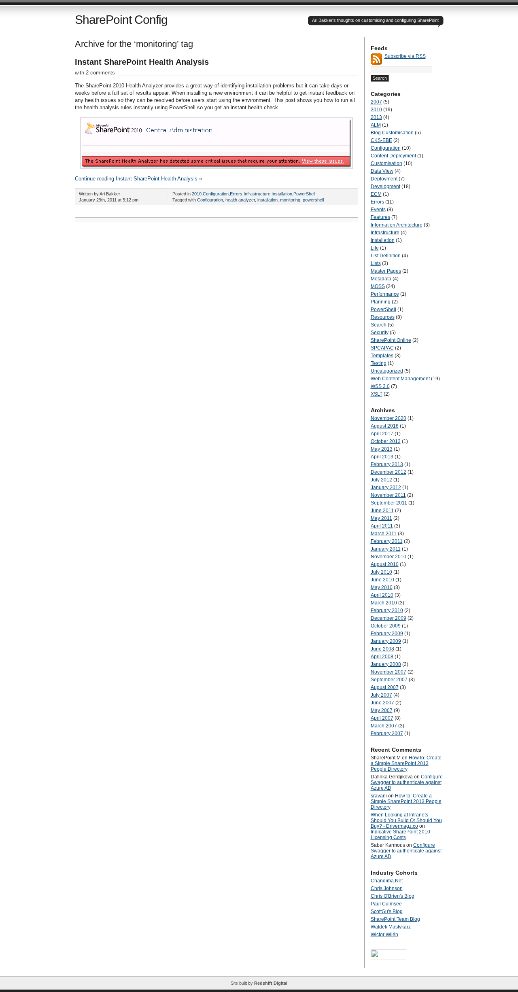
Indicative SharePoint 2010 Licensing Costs (400, 834)
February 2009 (387, 633)
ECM (376, 194)
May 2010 (382, 587)
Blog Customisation (392, 133)
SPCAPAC (382, 348)
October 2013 (386, 441)
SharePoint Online (391, 340)
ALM (376, 125)
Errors (236, 193)
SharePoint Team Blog (395, 919)
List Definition (386, 256)
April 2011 (382, 526)
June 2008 (382, 649)
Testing (378, 363)
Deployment (384, 179)
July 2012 (381, 480)
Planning (381, 302)
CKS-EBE (381, 140)
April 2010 (382, 595)
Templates (382, 355)
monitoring (290, 199)
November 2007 (388, 672)
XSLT (376, 394)
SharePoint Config (121, 19)
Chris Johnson (387, 888)
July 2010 (381, 572)
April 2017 (382, 434)
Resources (383, 317)
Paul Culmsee (386, 904)
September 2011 (389, 503)
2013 (376, 117)
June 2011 (382, 510)
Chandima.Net (387, 881)
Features (380, 217)
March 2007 (384, 726)
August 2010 (385, 564)
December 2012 (388, 472)
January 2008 (386, 664)
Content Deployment (393, 156)
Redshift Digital (270, 983)
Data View (382, 171)
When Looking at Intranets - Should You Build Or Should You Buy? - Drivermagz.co (406, 820)
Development (385, 186)
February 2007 (387, 733)
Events (378, 209)
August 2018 (385, 426)
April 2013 (382, 457)
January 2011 (386, 549)
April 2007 (382, 718)
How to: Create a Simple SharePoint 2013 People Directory (406, 763)
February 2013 (387, 464)
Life (375, 248)
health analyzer (240, 199)
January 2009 (386, 641)
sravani (379, 796)
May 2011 (381, 518)
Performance (385, 294)
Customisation (386, 163)
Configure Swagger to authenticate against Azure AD (407, 782)
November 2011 (388, 495)
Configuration (216, 193)
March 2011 (384, 533)
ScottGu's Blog (387, 911)
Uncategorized (387, 371)
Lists (376, 263)
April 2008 (382, 656)
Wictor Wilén (384, 934)
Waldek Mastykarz (391, 927)
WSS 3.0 (380, 386)
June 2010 (382, 580)
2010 (197, 193)
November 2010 (388, 557)
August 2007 (385, 687)
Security (379, 332)
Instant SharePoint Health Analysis (142, 61)
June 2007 (382, 703)
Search (378, 325)
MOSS (378, 286)
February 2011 (387, 541)
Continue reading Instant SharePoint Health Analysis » (138, 179)
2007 (376, 102)
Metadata (381, 279)
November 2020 (388, 418)
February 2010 (387, 610)
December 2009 (388, 618)
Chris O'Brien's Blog (392, 896)
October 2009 (386, 626)
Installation (282, 193)
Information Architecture (396, 225)
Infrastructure (257, 193)
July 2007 (381, 695)
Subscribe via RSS (405, 56)
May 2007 (382, 710)
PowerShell (304, 193)
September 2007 (389, 680)
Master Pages (386, 271)
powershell (313, 199)
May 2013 (382, 449)
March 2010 (384, 603)
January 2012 (386, 487)
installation (267, 199)
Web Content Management (400, 379)
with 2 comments (95, 73)
